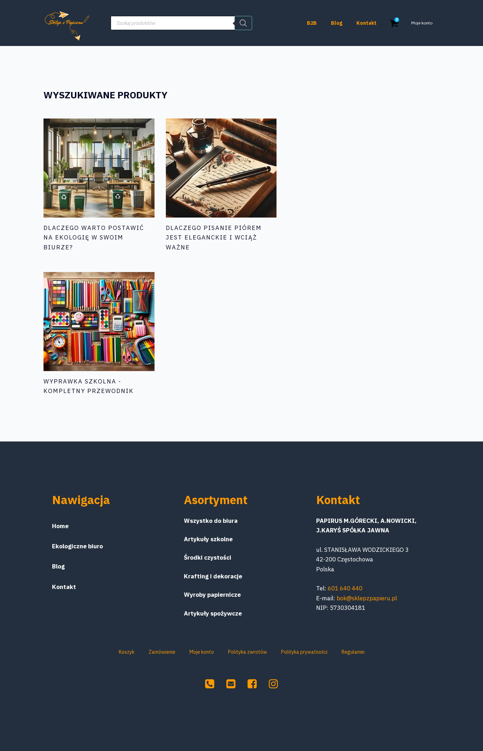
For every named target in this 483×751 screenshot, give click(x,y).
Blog (336, 23)
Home (60, 526)
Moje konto (421, 22)
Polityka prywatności (304, 652)
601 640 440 (345, 588)
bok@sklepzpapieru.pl (367, 598)
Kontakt (366, 23)
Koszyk (126, 652)
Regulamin (353, 652)
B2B (312, 23)
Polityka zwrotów (247, 652)
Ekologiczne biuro (77, 546)
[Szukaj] (243, 23)
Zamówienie (162, 652)
